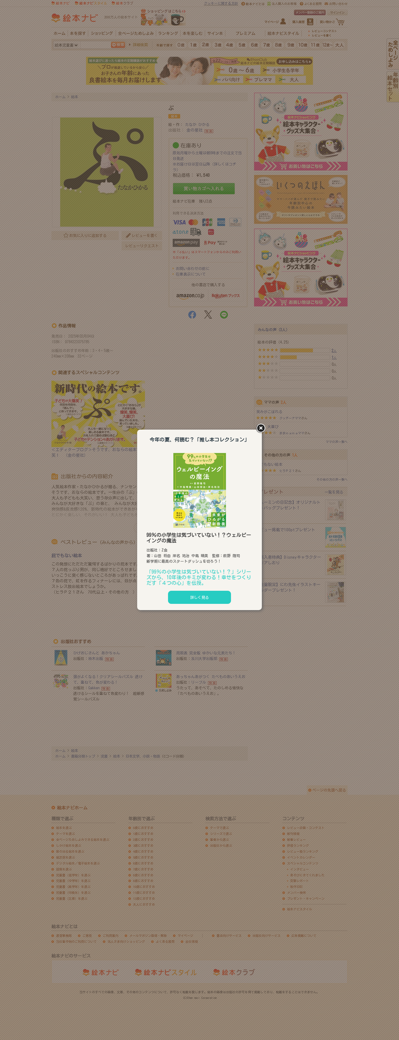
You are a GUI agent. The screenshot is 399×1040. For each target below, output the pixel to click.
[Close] (262, 429)
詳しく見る (199, 597)
